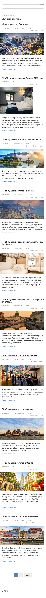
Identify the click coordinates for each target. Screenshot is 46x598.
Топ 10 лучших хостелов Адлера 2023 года (22, 78)
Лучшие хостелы (18, 28)
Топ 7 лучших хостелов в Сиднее (17, 409)
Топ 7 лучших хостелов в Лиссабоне (19, 355)
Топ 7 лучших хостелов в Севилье (18, 463)
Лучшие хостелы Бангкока (15, 24)
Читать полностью (9, 69)
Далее (27, 575)
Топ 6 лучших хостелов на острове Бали (21, 139)
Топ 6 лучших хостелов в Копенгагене (20, 516)
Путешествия (17, 143)
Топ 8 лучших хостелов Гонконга (18, 191)
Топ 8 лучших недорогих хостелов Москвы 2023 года (22, 243)
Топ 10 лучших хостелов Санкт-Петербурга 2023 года (23, 300)
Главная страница (8, 15)
